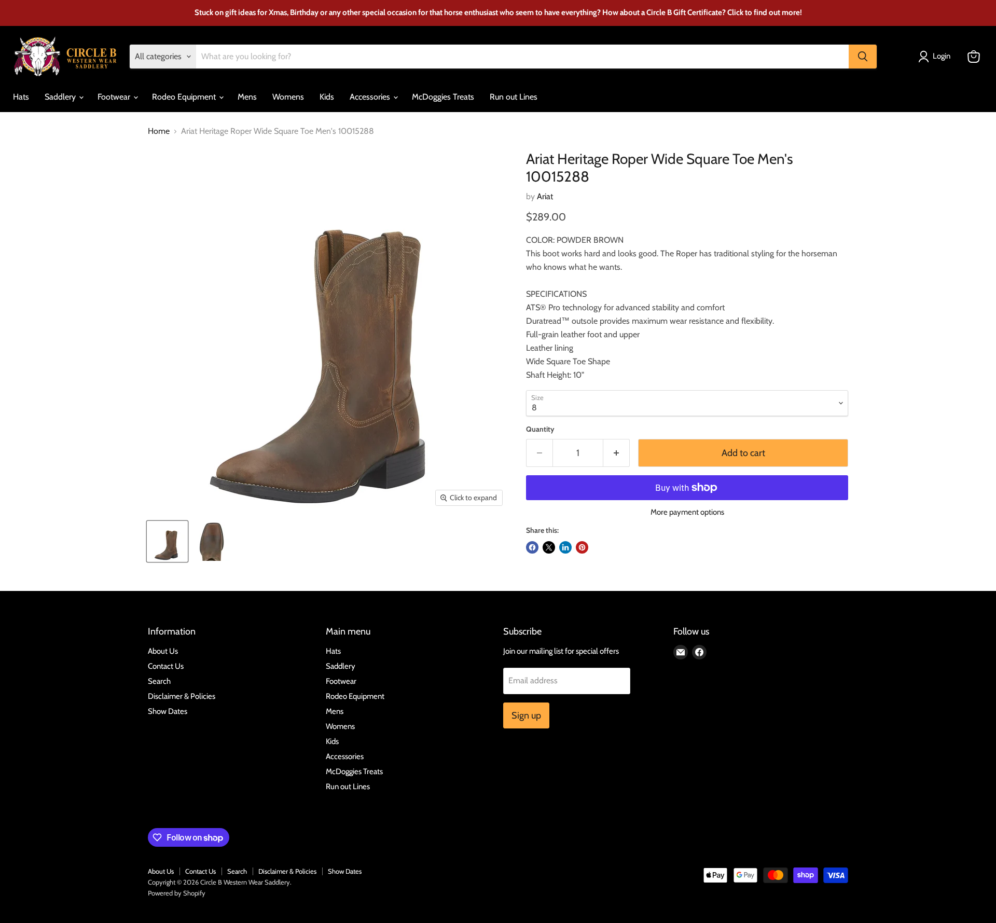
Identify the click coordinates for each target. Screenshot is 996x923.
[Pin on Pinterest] (582, 547)
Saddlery (61, 97)
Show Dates (167, 711)
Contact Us (166, 666)
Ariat (545, 196)
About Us (163, 651)
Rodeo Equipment (185, 97)
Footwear (115, 97)
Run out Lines (513, 97)
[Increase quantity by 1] (616, 453)
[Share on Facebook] (532, 547)
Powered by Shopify (176, 893)
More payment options (687, 512)
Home (159, 131)
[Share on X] (549, 547)
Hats (21, 97)
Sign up (526, 715)
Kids (327, 97)
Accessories (371, 97)
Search (159, 681)
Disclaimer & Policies (181, 696)
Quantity (540, 429)
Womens (288, 97)
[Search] (863, 56)
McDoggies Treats (443, 97)
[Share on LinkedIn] (565, 547)
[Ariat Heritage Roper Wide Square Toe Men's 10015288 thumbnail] (167, 541)
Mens (247, 97)
